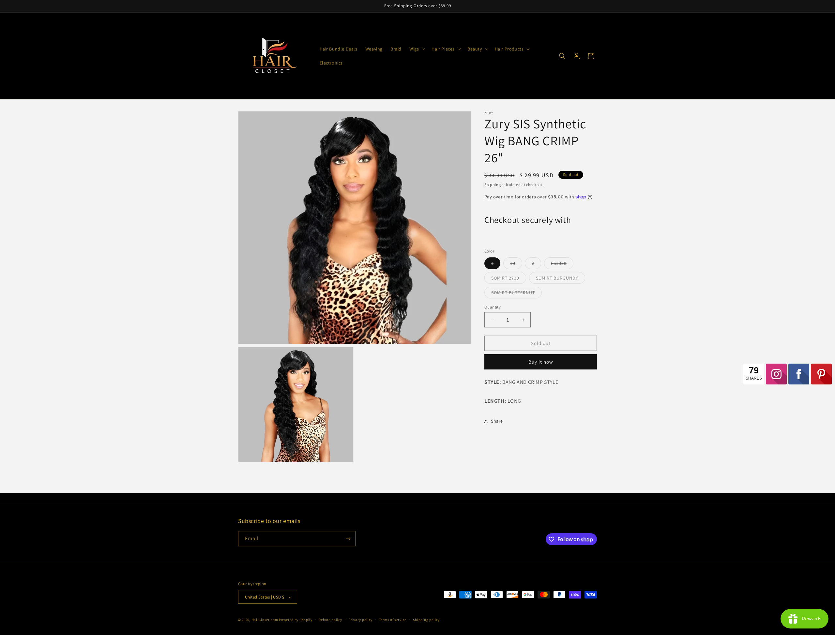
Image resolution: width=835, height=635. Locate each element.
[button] (416, 49)
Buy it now (540, 362)
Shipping (492, 184)
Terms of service (392, 619)
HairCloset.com (264, 620)
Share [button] (497, 421)
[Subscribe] (348, 538)
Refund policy (330, 619)
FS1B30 (562, 264)
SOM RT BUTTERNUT (516, 293)
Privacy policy (360, 619)
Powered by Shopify (295, 620)
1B (516, 264)
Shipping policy (426, 619)
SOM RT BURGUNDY (560, 279)
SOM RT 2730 (508, 279)
